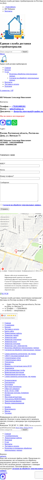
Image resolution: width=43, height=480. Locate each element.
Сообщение (4, 182)
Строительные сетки (13, 358)
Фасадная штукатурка (13, 397)
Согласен (3, 473)
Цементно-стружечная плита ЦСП (18, 366)
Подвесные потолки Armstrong (17, 393)
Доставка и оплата (12, 329)
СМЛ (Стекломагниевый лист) (17, 356)
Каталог (8, 327)
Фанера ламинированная (14, 403)
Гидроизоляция (11, 380)
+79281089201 (19, 106)
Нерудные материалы (13, 386)
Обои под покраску (12, 389)
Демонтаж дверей (11, 335)
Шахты (7, 411)
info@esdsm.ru (17, 109)
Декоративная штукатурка (15, 374)
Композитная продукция (14, 372)
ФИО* (2, 163)
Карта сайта (9, 331)
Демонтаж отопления (13, 339)
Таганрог (8, 413)
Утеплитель (9, 362)
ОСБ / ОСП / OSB (12, 391)
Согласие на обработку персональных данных (23, 350)
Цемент (8, 395)
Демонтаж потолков (12, 344)
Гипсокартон (10, 382)
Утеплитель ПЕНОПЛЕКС (15, 399)
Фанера (7, 364)
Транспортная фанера (13, 401)
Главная (8, 323)
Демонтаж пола (11, 341)
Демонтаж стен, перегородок (16, 346)
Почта (2, 170)
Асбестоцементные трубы (15, 370)
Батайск (8, 407)
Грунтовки (9, 384)
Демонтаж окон (11, 337)
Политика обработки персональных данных (22, 348)
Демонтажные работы (13, 333)
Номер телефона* (7, 176)
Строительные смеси (13, 360)
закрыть (3, 456)
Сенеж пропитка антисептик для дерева (20, 354)
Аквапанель (9, 368)
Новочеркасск (10, 409)
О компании (9, 325)
